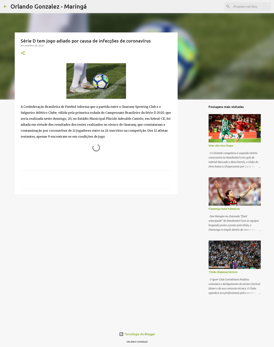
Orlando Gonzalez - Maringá (48, 6)
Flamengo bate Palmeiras (224, 208)
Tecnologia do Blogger (139, 334)
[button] (23, 53)
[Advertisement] (96, 226)
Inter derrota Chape (221, 145)
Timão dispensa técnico (223, 272)
